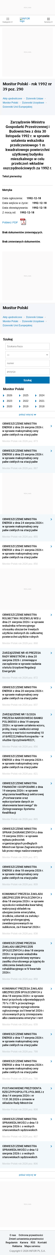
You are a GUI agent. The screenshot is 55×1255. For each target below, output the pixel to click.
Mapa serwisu (32, 1246)
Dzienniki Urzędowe (33, 102)
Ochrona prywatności (31, 1235)
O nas (13, 1235)
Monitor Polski (10, 102)
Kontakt (42, 1242)
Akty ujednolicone (12, 98)
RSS (33, 1242)
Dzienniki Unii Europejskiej (17, 106)
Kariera (24, 1242)
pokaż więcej (26, 1175)
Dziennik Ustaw (34, 98)
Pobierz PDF (10, 222)
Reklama (17, 1246)
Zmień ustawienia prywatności (26, 1238)
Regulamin (12, 1242)
